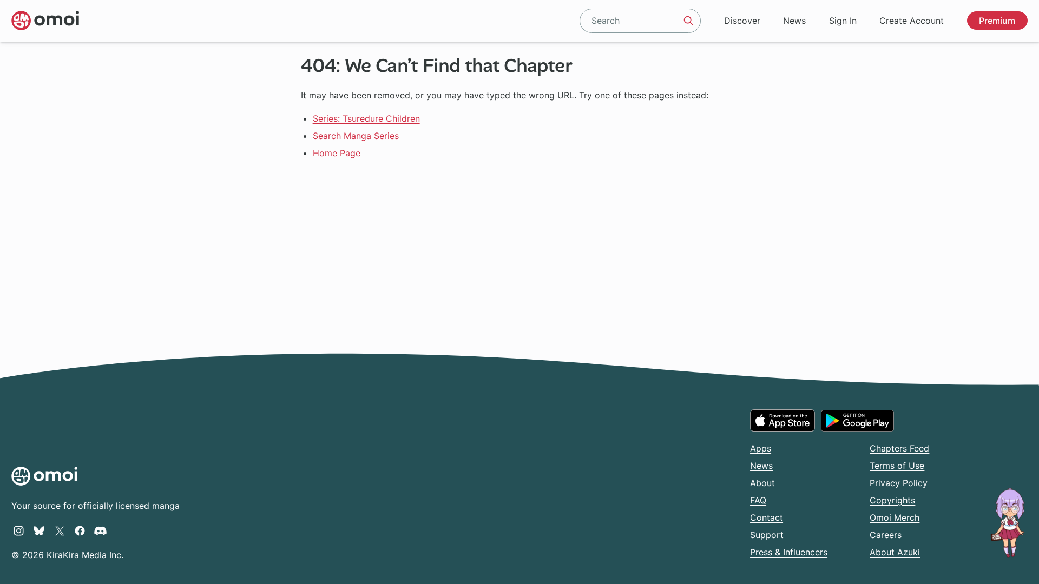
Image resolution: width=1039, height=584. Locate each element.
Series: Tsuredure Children (366, 118)
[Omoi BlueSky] (39, 530)
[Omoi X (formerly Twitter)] (59, 530)
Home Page (336, 153)
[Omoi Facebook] (80, 530)
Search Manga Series (356, 135)
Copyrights (892, 500)
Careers (886, 534)
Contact (766, 517)
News (794, 20)
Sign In (843, 20)
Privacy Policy (899, 482)
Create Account (911, 20)
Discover (742, 20)
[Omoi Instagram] (18, 530)
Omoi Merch (894, 517)
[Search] (689, 20)
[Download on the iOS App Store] (782, 420)
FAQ (758, 500)
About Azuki (895, 552)
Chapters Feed (899, 448)
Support (767, 534)
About (762, 482)
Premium (997, 20)
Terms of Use (897, 465)
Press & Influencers (788, 552)
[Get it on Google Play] (857, 421)
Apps (760, 448)
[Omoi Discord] (100, 530)
